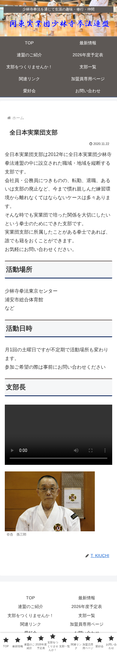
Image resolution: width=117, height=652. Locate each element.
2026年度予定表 (86, 606)
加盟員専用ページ (87, 624)
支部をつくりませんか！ (31, 615)
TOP (30, 597)
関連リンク (30, 624)
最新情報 (86, 597)
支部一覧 (86, 615)
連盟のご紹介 (30, 606)
